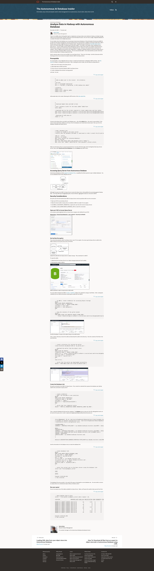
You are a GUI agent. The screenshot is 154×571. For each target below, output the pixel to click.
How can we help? (105, 555)
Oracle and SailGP (88, 558)
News (102, 561)
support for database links (69, 173)
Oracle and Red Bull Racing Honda (90, 562)
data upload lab (82, 96)
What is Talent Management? (76, 560)
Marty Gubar (56, 32)
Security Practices (59, 560)
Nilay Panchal (40, 544)
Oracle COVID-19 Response (90, 557)
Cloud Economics (59, 557)
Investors (45, 558)
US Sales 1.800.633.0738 (106, 553)
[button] (112, 2)
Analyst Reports (59, 553)
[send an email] (1, 369)
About (44, 553)
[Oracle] (38, 2)
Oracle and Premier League (90, 560)
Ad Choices (85, 567)
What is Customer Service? (75, 553)
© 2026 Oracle (63, 567)
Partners (44, 560)
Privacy (67, 567)
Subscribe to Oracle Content (107, 557)
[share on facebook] (1, 359)
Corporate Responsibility (61, 558)
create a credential (70, 292)
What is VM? (72, 561)
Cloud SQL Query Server (95, 44)
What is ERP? (72, 555)
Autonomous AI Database (55, 22)
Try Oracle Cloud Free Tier (90, 553)
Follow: (112, 10)
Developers (45, 557)
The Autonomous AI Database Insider (51, 1)
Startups (44, 561)
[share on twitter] (1, 362)
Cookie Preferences (80, 567)
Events (102, 560)
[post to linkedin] (1, 366)
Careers (44, 555)
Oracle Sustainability (89, 555)
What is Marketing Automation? (76, 557)
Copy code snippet (99, 74)
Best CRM (58, 555)
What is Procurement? (74, 558)
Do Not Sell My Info (73, 567)
